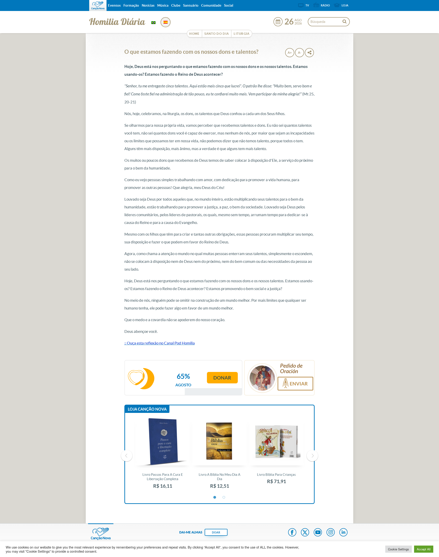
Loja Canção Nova (147, 409)
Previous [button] (126, 455)
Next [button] (312, 455)
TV (307, 5)
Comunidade (211, 5)
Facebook (292, 533)
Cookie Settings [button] (398, 549)
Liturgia (241, 33)
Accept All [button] (424, 549)
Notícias (148, 5)
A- (299, 52)
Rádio (325, 5)
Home (194, 33)
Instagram (330, 533)
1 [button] (214, 497)
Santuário (190, 5)
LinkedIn (343, 533)
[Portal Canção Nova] (98, 5)
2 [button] (224, 497)
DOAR (216, 532)
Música (163, 5)
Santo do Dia (216, 33)
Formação (131, 5)
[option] (162, 455)
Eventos (114, 5)
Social (228, 5)
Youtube (317, 533)
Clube (175, 5)
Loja (345, 5)
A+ (290, 52)
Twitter (305, 533)
